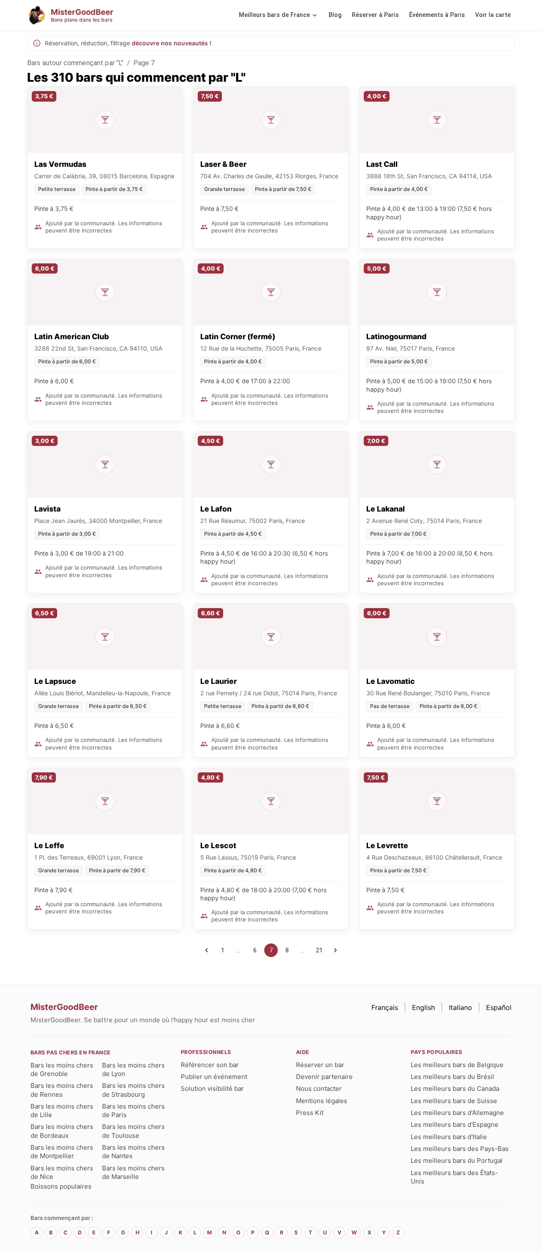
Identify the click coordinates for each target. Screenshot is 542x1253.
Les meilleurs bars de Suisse (454, 1101)
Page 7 (144, 63)
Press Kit (310, 1113)
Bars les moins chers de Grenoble (61, 1069)
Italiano (460, 1007)
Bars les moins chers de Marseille (133, 1172)
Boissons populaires (60, 1186)
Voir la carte (493, 15)
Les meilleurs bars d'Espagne (454, 1124)
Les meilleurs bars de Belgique (457, 1065)
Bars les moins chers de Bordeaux (61, 1131)
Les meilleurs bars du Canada (455, 1088)
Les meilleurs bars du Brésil (452, 1077)
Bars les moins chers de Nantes (133, 1151)
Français (384, 1007)
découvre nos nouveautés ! (171, 43)
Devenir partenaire (324, 1077)
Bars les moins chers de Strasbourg (133, 1090)
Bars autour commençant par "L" (75, 63)
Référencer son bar (210, 1065)
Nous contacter (319, 1088)
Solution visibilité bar (212, 1088)
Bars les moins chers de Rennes (61, 1090)
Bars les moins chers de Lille (61, 1110)
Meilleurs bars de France (274, 15)
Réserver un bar (320, 1065)
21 (319, 950)
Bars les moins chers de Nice (61, 1172)
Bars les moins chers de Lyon (133, 1069)
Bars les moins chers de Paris (133, 1110)
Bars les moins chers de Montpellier (61, 1151)
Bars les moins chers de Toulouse (133, 1131)
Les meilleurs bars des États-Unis (454, 1177)
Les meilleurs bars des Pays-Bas (460, 1149)
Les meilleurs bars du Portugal (457, 1160)
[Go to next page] (335, 950)
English (423, 1007)
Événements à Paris (437, 15)
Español (499, 1007)
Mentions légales (321, 1101)
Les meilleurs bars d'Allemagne (457, 1113)
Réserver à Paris (375, 15)
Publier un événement (214, 1077)
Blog (335, 15)
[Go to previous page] (206, 950)
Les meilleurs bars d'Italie (449, 1137)
